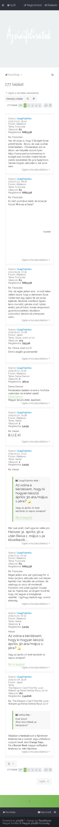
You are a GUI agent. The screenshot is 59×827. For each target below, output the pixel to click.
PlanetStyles (45, 820)
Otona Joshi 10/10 (25, 337)
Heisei (18, 420)
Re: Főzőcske (15, 137)
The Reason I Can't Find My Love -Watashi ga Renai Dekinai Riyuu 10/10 (28, 689)
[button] (20, 105)
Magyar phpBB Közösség (35, 823)
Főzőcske (20, 126)
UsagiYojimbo (24, 118)
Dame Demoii (22, 376)
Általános (21, 124)
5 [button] (39, 105)
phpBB (19, 820)
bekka (22, 715)
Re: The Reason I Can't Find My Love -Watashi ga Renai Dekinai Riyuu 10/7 (29, 702)
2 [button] (28, 105)
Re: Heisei (13, 431)
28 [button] (46, 105)
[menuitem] (11, 5)
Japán (19, 335)
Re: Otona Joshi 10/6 (20, 348)
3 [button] (32, 105)
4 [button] (36, 105)
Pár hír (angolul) (24, 517)
